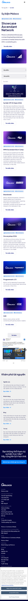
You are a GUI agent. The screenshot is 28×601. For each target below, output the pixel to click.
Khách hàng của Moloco (8, 545)
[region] (14, 583)
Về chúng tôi (4, 557)
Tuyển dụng (4, 563)
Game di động (5, 508)
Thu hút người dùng (6, 495)
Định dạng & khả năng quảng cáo (10, 531)
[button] (24, 2)
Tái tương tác (5, 497)
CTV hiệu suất (5, 499)
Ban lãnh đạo (4, 559)
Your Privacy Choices (14, 597)
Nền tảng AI (4, 503)
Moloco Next (5, 540)
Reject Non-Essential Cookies (14, 588)
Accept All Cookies (14, 592)
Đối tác (3, 516)
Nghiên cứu (4, 551)
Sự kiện (12, 7)
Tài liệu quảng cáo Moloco (8, 522)
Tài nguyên (4, 7)
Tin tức (3, 561)
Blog (2, 549)
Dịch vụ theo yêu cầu (7, 514)
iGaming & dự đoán (6, 512)
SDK (2, 501)
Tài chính (3, 510)
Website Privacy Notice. (7, 585)
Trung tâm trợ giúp (6, 520)
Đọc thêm (6, 391)
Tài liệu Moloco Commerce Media (10, 537)
